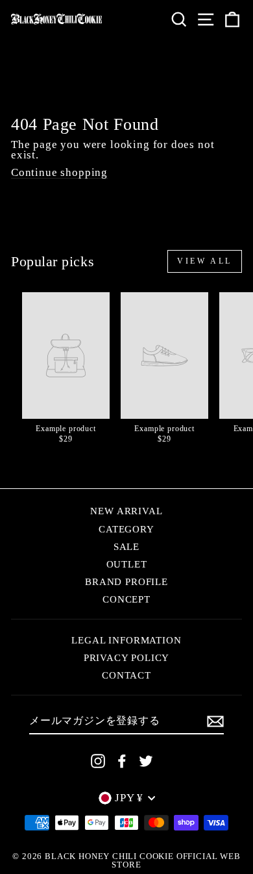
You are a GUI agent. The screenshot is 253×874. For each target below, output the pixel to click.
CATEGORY (126, 528)
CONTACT (126, 674)
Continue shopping (59, 173)
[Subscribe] (215, 721)
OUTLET (126, 563)
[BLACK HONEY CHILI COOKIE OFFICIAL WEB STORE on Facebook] (122, 761)
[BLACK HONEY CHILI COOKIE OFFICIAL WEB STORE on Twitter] (146, 761)
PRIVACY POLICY (127, 657)
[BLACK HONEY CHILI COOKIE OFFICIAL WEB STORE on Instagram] (98, 761)
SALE (126, 546)
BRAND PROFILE (126, 581)
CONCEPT (126, 599)
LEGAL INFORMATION (126, 639)
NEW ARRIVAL (126, 510)
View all (204, 261)
